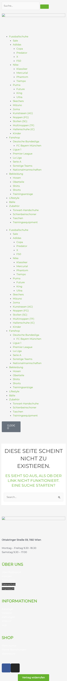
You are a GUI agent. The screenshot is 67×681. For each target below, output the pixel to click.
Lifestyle (14, 197)
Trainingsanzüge (23, 194)
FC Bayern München (28, 145)
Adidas (17, 44)
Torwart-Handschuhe (26, 210)
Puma (16, 84)
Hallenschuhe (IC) (24, 129)
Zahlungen (8, 617)
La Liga (17, 157)
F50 (18, 60)
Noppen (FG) (21, 117)
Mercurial (22, 72)
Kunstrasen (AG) (23, 113)
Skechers (18, 101)
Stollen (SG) (20, 121)
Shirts (16, 186)
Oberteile (18, 181)
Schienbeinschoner (24, 214)
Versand (7, 612)
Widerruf (6, 621)
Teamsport (8, 580)
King (19, 93)
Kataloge (7, 609)
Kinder (17, 133)
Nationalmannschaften (27, 169)
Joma (16, 109)
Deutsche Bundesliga (26, 141)
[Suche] (44, 6)
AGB (4, 625)
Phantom (22, 76)
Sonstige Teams (22, 165)
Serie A (17, 161)
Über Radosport (11, 572)
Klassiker (21, 68)
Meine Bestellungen (14, 649)
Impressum (8, 588)
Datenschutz (9, 584)
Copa (19, 48)
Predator (21, 52)
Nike (15, 64)
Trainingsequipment (25, 222)
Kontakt (7, 576)
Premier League (22, 153)
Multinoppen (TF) (23, 125)
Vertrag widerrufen (33, 677)
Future (20, 89)
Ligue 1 (17, 149)
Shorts (17, 189)
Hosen (17, 177)
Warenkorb (8, 653)
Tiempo (21, 81)
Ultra (19, 97)
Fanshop (14, 137)
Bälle (12, 202)
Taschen (18, 218)
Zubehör (14, 206)
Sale (15, 40)
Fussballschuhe (18, 36)
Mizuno (17, 105)
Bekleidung (16, 173)
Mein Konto (9, 645)
